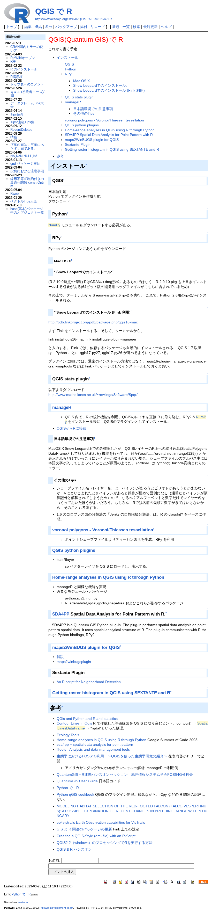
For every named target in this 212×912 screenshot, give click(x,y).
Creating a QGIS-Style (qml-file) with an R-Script (96, 836)
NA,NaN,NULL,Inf (23, 156)
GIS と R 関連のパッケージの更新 (84, 829)
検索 (136, 27)
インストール (67, 57)
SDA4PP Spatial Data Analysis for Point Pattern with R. (109, 135)
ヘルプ (166, 27)
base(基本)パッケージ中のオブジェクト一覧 (27, 210)
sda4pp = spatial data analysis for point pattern (95, 744)
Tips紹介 (17, 114)
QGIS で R (53, 11)
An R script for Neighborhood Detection (89, 682)
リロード (97, 27)
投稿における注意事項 (27, 171)
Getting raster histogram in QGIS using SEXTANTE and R (112, 149)
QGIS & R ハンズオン (74, 849)
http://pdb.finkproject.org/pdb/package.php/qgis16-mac (93, 322)
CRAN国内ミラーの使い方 (26, 48)
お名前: (54, 860)
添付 (83, 27)
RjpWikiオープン (22, 58)
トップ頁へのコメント (27, 84)
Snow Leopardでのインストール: (100, 85)
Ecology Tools (68, 735)
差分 (48, 27)
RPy (68, 74)
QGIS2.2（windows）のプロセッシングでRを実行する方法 (105, 843)
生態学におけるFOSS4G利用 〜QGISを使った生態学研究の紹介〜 (112, 756)
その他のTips (83, 113)
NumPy (54, 225)
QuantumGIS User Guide (77, 781)
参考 (60, 156)
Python (70, 69)
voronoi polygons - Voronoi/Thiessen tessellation (104, 120)
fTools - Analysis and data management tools (93, 749)
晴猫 (13, 137)
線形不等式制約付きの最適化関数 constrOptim (27, 182)
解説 (60, 657)
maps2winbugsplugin (74, 662)
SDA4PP (60, 614)
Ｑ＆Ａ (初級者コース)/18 (27, 93)
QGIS (69, 64)
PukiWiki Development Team (56, 907)
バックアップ (66, 27)
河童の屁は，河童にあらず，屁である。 (27, 146)
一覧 (126, 27)
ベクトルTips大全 (23, 201)
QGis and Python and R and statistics (87, 718)
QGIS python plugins (82, 125)
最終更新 (150, 27)
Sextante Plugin (77, 144)
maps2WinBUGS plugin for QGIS (92, 139)
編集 (28, 27)
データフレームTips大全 (27, 105)
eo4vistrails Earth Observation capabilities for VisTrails (101, 822)
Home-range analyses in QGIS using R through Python (110, 130)
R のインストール (23, 69)
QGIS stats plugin (79, 97)
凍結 (38, 27)
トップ (11, 27)
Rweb (14, 194)
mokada (23, 902)
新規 (115, 27)
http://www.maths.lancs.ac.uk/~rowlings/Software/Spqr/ (93, 395)
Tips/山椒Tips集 (22, 122)
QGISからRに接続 (71, 428)
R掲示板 (16, 77)
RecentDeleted (21, 130)
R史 (13, 61)
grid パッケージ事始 (25, 163)
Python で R (68, 788)
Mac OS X (81, 81)
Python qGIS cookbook (76, 794)
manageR (73, 102)
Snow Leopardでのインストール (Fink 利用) (109, 90)
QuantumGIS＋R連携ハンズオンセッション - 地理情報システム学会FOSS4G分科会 (125, 774)
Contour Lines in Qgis (74, 723)
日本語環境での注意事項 (93, 109)
